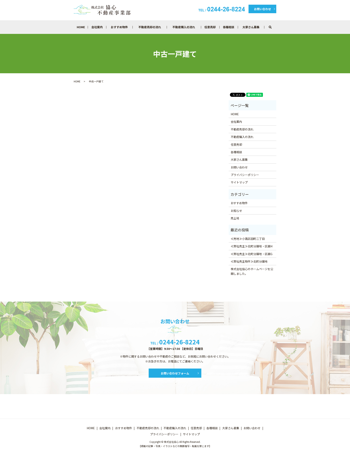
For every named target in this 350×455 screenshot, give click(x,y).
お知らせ (236, 211)
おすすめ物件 (119, 27)
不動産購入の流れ (183, 27)
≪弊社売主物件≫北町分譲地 (249, 261)
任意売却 (210, 27)
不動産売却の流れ (149, 27)
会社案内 (97, 27)
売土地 (235, 218)
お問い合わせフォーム (175, 373)
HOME (81, 27)
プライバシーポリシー (245, 175)
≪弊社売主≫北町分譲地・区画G (251, 254)
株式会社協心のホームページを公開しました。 (252, 271)
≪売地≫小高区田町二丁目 (248, 239)
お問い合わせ (262, 9)
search (275, 27)
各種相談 (228, 27)
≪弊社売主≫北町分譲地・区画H (251, 246)
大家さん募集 (250, 27)
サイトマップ (239, 182)
